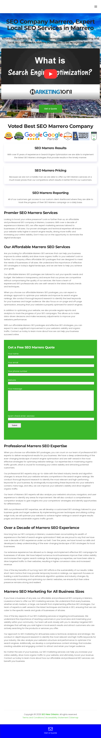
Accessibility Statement (57, 717)
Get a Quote (50, 108)
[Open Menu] (95, 6)
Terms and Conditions (33, 717)
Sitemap (74, 717)
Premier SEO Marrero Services (30, 213)
